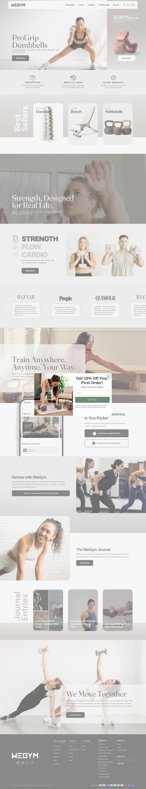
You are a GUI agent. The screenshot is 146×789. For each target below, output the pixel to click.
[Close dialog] (108, 376)
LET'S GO (92, 400)
